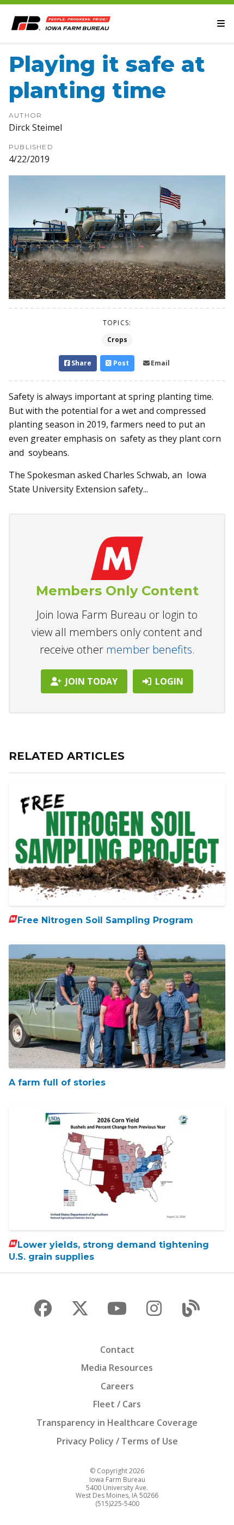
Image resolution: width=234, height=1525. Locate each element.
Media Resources (117, 1368)
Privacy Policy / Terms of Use (117, 1441)
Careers (117, 1386)
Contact (117, 1350)
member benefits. (150, 649)
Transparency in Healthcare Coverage (117, 1423)
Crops (117, 339)
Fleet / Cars (117, 1404)
